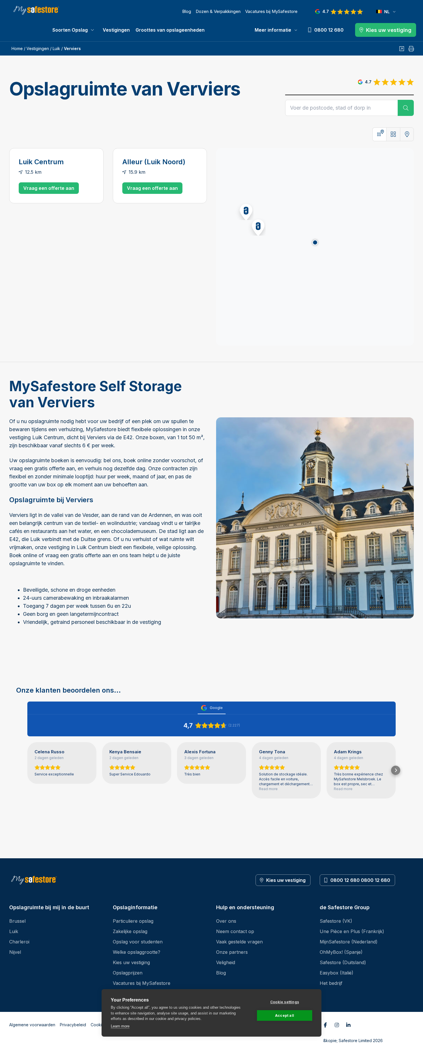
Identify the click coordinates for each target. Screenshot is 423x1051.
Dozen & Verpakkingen (218, 11)
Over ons (226, 921)
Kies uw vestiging (286, 880)
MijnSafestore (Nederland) (349, 942)
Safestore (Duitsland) (343, 962)
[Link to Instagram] (337, 1025)
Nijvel (15, 952)
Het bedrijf (331, 983)
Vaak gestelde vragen (239, 942)
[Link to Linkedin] (348, 1025)
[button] (256, 226)
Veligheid (225, 962)
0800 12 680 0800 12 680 (360, 880)
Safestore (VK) (336, 921)
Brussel (17, 921)
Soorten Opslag (70, 30)
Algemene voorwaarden (32, 1024)
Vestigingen (116, 30)
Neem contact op (235, 931)
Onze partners (232, 952)
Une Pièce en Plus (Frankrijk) (352, 931)
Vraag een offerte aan (48, 188)
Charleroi (19, 942)
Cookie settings (284, 1002)
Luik (56, 48)
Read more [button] (268, 789)
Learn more (120, 1026)
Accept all (284, 1015)
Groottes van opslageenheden (170, 30)
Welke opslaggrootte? (136, 952)
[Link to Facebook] (325, 1025)
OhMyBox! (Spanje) (341, 952)
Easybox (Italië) (336, 973)
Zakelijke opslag (130, 931)
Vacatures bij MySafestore (271, 11)
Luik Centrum (41, 162)
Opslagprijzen (127, 973)
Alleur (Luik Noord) (153, 162)
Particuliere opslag (133, 921)
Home (17, 48)
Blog (186, 11)
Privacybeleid (73, 1024)
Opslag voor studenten (138, 942)
